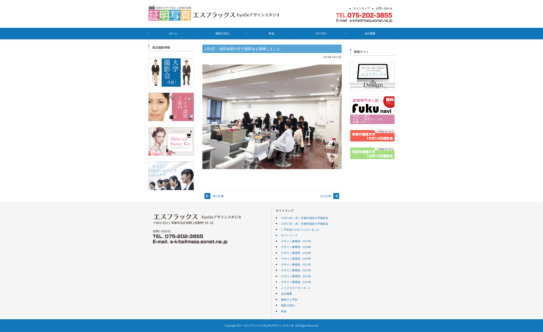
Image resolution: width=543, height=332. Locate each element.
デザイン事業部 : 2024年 (296, 282)
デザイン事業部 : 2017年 (296, 241)
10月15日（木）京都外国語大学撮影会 (304, 223)
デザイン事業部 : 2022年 (296, 270)
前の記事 (218, 196)
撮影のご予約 (289, 299)
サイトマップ (289, 235)
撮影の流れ (222, 33)
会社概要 (369, 33)
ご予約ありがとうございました (300, 229)
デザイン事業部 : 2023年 (296, 276)
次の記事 (325, 196)
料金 (271, 33)
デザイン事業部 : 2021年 (296, 264)
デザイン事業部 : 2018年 (296, 247)
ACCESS (321, 33)
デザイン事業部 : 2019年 (296, 253)
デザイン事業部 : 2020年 (296, 258)
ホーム (173, 33)
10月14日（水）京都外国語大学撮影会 (304, 218)
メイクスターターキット (296, 288)
